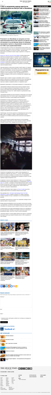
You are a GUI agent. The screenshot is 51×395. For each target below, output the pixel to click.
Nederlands (7, 383)
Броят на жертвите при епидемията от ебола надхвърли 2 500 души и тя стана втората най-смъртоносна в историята (45, 9)
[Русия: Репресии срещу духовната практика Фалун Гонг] (7, 242)
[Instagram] (6, 286)
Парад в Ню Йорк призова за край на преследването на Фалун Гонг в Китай (7, 262)
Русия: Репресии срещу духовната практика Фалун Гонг (6, 248)
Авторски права (2, 388)
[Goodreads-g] (24, 369)
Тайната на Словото (10, 351)
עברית (1, 381)
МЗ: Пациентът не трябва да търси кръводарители (44, 32)
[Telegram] (11, 286)
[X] (4, 286)
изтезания (2, 62)
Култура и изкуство (32, 375)
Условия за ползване (3, 389)
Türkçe (12, 382)
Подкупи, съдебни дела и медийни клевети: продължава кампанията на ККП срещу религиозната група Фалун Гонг (22, 262)
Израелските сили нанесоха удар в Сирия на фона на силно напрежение (44, 17)
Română (13, 377)
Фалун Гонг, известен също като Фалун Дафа (9, 55)
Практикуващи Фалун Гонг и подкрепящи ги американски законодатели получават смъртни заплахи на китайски (7, 278)
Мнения (41, 376)
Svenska (7, 382)
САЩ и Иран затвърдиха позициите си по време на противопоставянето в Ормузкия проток (44, 25)
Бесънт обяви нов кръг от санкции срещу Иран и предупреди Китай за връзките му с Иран (44, 13)
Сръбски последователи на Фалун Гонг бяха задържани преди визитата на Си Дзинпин (22, 234)
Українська (7, 385)
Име (1, 309)
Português (7, 381)
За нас (1, 387)
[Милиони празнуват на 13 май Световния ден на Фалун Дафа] (22, 242)
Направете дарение (11, 371)
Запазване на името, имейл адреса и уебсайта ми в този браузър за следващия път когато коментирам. (16, 319)
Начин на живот (43, 375)
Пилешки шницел (9, 335)
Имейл (1, 313)
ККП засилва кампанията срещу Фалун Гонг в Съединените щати (21, 277)
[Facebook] (1, 286)
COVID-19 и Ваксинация (22, 379)
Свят (19, 376)
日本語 (1, 382)
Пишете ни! (10, 387)
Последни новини (3, 371)
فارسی (13, 383)
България (20, 375)
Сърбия (23, 189)
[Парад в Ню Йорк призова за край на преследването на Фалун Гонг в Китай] (7, 256)
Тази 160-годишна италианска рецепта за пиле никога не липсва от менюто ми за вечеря (18, 355)
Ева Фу (2, 10)
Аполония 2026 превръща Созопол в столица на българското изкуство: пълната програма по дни (16, 348)
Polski (12, 381)
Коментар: (2, 296)
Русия (19, 189)
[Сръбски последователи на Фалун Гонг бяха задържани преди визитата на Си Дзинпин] (22, 227)
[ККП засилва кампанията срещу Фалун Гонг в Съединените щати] (22, 271)
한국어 (1, 383)
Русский (7, 384)
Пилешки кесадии (10, 339)
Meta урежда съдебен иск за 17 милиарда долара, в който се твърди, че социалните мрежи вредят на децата (44, 36)
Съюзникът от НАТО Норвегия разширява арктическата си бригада (44, 21)
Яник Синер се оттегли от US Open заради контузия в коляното (44, 48)
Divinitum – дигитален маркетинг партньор (44, 392)
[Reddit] (9, 286)
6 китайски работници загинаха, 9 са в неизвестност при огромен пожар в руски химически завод (44, 40)
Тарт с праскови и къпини (11, 343)
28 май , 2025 (7, 10)
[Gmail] (14, 286)
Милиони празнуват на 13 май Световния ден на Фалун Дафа (22, 248)
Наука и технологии (32, 376)
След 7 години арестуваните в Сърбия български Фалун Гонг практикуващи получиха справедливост (7, 233)
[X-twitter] (22, 369)
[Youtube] (26, 369)
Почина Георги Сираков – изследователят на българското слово (18, 359)
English (1, 377)
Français (7, 377)
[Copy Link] (16, 286)
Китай (19, 378)
